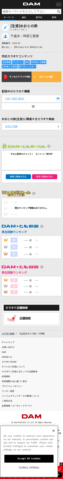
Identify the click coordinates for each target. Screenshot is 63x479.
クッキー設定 (8, 391)
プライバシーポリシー (12, 386)
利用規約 (6, 376)
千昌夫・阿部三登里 (24, 36)
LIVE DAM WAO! (14, 98)
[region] (29, 451)
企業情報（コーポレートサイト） (17, 406)
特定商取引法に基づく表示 (14, 381)
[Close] (53, 431)
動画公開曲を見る (18, 177)
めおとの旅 (11, 126)
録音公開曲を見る (44, 177)
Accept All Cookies (29, 458)
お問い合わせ (8, 347)
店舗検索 (25, 318)
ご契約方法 (7, 401)
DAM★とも (7, 357)
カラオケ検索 (8, 334)
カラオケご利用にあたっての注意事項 (19, 372)
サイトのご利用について (13, 367)
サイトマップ (8, 342)
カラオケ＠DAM (9, 362)
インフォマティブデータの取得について (20, 396)
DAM (4, 352)
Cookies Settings (29, 467)
